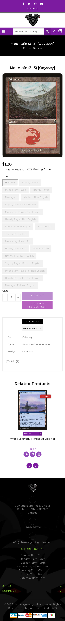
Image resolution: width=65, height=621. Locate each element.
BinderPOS (50, 608)
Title (5, 176)
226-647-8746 (32, 527)
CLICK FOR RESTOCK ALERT (37, 305)
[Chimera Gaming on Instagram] (35, 3)
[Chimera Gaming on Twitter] (29, 3)
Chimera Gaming (32, 48)
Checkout (32, 8)
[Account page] (54, 31)
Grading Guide (42, 169)
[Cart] (60, 31)
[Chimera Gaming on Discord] (41, 3)
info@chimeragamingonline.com (32, 542)
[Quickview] (26, 454)
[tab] (32, 321)
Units (5, 291)
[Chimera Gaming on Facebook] (23, 3)
